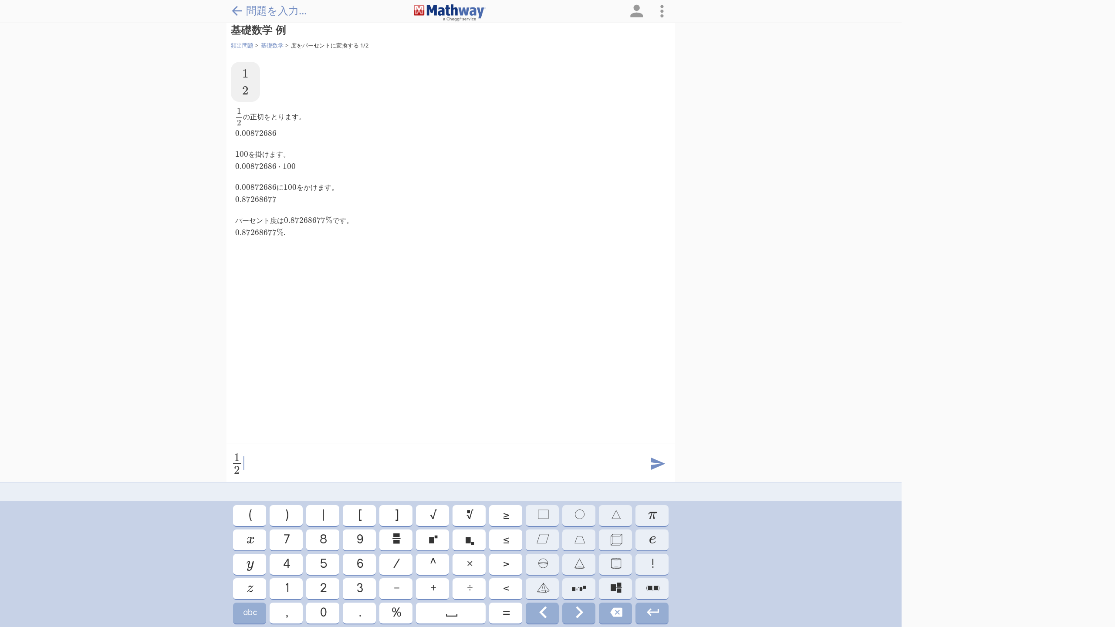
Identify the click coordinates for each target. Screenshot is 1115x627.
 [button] (615, 588)
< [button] (505, 588)
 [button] (579, 515)
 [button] (542, 540)
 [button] (652, 540)
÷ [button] (469, 588)
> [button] (505, 564)
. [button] (359, 613)
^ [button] (432, 564)
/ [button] (396, 564)
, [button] (286, 613)
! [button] (652, 564)
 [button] (249, 588)
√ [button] (433, 515)
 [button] (542, 613)
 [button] (542, 588)
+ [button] (432, 588)
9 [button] (359, 540)
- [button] (396, 588)
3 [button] (359, 588)
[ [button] (360, 515)
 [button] (578, 613)
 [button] (615, 613)
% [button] (396, 613)
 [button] (615, 515)
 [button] (249, 613)
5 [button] (323, 564)
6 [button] (359, 564)
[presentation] (245, 81)
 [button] (542, 564)
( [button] (250, 515)
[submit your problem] (657, 464)
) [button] (286, 515)
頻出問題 (242, 45)
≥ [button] (505, 515)
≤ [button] (505, 540)
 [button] (451, 613)
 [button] (250, 540)
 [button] (469, 515)
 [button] (542, 515)
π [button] (652, 515)
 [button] (615, 564)
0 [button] (322, 613)
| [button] (322, 515)
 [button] (652, 613)
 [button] (579, 564)
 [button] (579, 540)
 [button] (652, 588)
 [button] (579, 588)
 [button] (469, 540)
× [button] (469, 564)
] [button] (396, 515)
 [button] (432, 540)
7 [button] (286, 540)
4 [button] (286, 564)
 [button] (615, 540)
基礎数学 (272, 45)
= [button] (506, 613)
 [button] (396, 540)
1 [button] (286, 588)
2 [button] (322, 588)
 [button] (249, 564)
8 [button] (323, 540)
